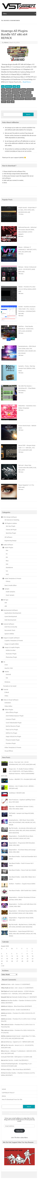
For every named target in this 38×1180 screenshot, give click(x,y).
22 (27, 958)
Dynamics (30, 89)
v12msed (10, 95)
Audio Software (8, 544)
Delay (23, 89)
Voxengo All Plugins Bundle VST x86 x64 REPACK (14, 34)
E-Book (7, 692)
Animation (8, 702)
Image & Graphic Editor (12, 644)
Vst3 (7, 574)
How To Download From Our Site (12, 1099)
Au (6, 554)
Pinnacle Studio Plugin (13, 740)
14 (22, 956)
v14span (17, 95)
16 (32, 956)
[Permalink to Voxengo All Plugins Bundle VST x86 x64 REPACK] (19, 62)
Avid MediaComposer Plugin (14, 716)
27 (17, 961)
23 (32, 958)
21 (22, 958)
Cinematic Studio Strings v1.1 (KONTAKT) (24, 997)
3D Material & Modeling (12, 520)
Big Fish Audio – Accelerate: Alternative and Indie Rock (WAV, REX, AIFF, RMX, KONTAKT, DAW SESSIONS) (22, 830)
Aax (7, 550)
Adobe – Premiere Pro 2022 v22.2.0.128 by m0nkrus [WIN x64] (27, 289)
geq (9, 92)
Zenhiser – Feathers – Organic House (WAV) (22, 884)
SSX (7, 564)
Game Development (11, 616)
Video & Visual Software (10, 700)
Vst (3, 86)
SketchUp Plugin (11, 533)
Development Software (10, 610)
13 (17, 956)
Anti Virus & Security (11, 627)
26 (12, 961)
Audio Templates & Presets (13, 578)
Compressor (16, 89)
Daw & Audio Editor (11, 585)
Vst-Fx (4, 102)
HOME (4, 1089)
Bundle (8, 89)
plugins (28, 92)
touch (3, 95)
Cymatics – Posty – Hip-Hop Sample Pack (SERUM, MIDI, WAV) (26, 368)
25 (7, 961)
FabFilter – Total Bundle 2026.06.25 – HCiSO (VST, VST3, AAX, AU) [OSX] (25, 328)
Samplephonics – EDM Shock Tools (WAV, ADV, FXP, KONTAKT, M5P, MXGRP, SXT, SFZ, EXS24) (22, 822)
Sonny (3, 1057)
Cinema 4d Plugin (11, 529)
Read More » (27, 82)
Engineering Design (10, 540)
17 (2, 958)
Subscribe (19, 1131)
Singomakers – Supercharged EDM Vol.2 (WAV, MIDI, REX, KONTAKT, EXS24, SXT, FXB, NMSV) (22, 933)
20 (17, 958)
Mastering (15, 92)
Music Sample (10, 595)
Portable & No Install (9, 686)
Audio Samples (10, 591)
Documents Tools (10, 630)
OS (4, 662)
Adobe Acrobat (10, 650)
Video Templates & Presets (13, 747)
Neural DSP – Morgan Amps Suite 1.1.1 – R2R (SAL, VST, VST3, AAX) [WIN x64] (26, 447)
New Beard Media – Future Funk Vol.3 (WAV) (22, 870)
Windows (8, 86)
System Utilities (9, 634)
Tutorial (5, 689)
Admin (6, 42)
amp (3, 89)
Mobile (7, 671)
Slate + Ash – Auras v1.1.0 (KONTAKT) (18, 984)
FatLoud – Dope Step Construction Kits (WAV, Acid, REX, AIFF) (27, 467)
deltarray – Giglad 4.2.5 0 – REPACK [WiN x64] (20, 1042)
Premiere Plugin (11, 743)
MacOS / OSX (9, 668)
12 (12, 956)
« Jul (2, 966)
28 (22, 961)
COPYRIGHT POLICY (8, 1092)
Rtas (7, 560)
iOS (7, 678)
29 (27, 961)
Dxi (7, 557)
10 (2, 956)
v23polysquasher (26, 95)
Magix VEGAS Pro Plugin (13, 736)
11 (7, 956)
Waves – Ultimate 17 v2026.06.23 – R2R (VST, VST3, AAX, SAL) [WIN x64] (27, 249)
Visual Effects (9, 751)
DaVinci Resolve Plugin (13, 726)
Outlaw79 (4, 1063)
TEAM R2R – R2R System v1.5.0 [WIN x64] (19, 1057)
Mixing (22, 92)
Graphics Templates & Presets (14, 640)
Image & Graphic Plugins (12, 647)
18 (7, 958)
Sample (7, 589)
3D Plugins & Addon (11, 523)
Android (8, 674)
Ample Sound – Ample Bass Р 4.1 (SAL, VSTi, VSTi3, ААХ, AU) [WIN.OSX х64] (27, 210)
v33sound (28, 99)
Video (6, 696)
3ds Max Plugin (10, 526)
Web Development (10, 620)
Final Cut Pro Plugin (12, 729)
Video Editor (8, 706)
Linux (6, 664)
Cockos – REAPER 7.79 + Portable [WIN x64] (22, 779)
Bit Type (5, 600)
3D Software (8, 537)
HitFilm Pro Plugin (11, 733)
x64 (14, 86)
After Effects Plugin (12, 712)
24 (2, 961)
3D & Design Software (10, 517)
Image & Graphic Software (11, 638)
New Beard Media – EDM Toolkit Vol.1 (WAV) (22, 890)
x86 (18, 86)
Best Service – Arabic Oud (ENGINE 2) (18, 1009)
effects (4, 92)
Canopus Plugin (10, 719)
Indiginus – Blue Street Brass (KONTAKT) (19, 1006)
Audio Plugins (9, 547)
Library (8, 581)
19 (12, 958)
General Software (8, 624)
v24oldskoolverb (7, 99)
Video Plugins (9, 709)
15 (27, 956)
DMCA (4, 1096)
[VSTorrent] (19, 8)
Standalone (9, 567)
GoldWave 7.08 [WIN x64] (17, 793)
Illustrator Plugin (11, 654)
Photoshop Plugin (11, 657)
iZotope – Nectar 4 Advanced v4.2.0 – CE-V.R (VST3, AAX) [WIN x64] (27, 269)
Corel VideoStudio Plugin (13, 722)
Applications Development (13, 613)
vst (34, 99)
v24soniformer (18, 99)
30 (32, 961)
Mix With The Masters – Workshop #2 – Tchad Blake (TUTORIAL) (26, 388)
